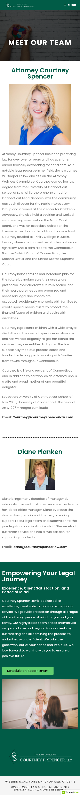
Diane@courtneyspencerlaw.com (40, 547)
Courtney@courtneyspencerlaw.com (43, 417)
